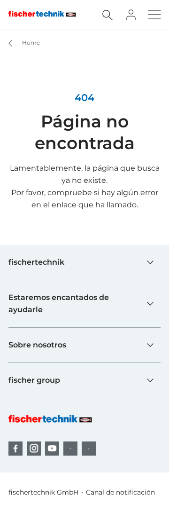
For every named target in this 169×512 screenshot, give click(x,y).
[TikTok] (89, 448)
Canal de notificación (120, 492)
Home (30, 42)
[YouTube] (52, 448)
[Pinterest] (70, 448)
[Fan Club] (131, 14)
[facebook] (15, 448)
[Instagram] (34, 448)
